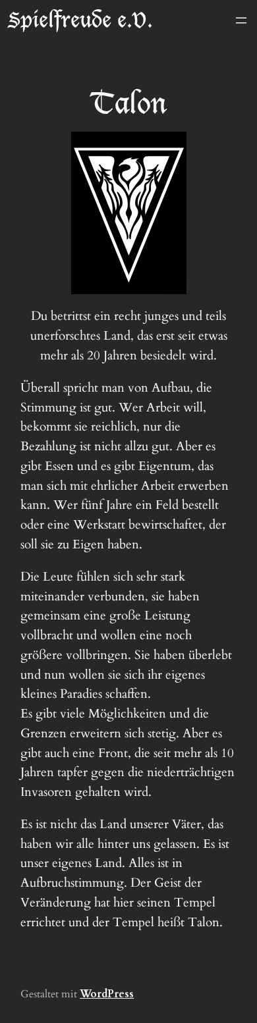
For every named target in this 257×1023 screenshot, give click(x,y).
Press (120, 994)
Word (93, 994)
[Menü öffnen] (241, 20)
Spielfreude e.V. (80, 19)
